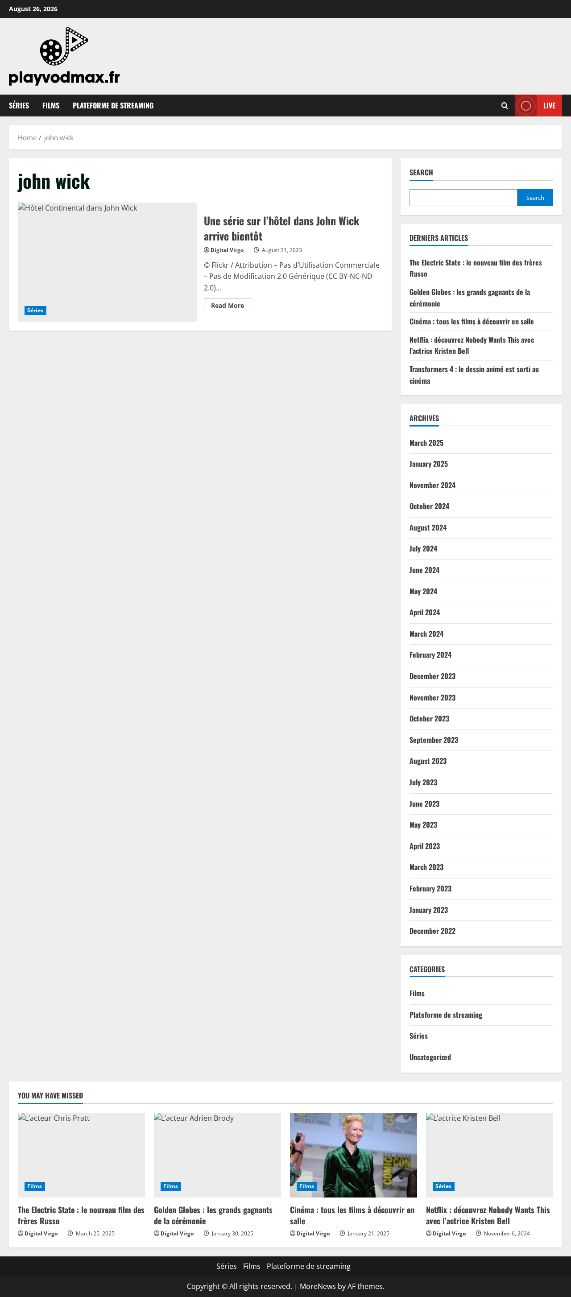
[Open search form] (504, 105)
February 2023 (430, 888)
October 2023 (429, 718)
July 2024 (423, 548)
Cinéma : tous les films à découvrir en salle (472, 321)
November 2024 (432, 485)
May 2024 (423, 591)
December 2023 (432, 676)
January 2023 (429, 909)
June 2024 (424, 569)
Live (549, 105)
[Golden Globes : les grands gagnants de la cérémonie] (217, 1155)
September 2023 (434, 739)
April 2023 (425, 846)
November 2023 (432, 697)
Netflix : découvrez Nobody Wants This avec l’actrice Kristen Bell (488, 1215)
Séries (19, 105)
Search (421, 172)
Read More (231, 307)
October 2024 (429, 506)
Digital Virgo (227, 250)
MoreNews (318, 1286)
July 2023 (423, 782)
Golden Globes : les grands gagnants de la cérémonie (213, 1215)
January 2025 (429, 463)
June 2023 (424, 803)
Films (50, 105)
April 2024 (425, 612)
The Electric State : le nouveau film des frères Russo (81, 1215)
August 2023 (428, 760)
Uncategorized (430, 1057)
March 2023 (426, 867)
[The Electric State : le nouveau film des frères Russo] (81, 1155)
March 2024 (426, 633)
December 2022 (432, 930)
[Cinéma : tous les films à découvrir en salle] (353, 1155)
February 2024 (430, 654)
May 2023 (423, 824)
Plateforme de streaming (113, 105)
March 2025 (426, 442)
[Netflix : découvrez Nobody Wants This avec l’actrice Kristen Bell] (489, 1155)
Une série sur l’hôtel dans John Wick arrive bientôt (107, 262)
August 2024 (428, 527)
